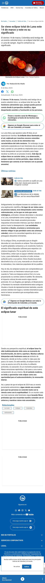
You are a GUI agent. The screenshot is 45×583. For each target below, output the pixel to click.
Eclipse (18, 408)
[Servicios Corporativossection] (42, 540)
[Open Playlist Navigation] (42, 579)
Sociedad (12, 21)
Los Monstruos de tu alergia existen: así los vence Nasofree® (27, 195)
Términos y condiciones (12, 554)
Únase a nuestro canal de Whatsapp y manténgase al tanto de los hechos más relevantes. (23, 118)
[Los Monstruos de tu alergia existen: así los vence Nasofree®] (7, 194)
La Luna (6, 408)
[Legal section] (42, 546)
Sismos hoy (19, 8)
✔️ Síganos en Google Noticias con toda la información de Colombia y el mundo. (24, 302)
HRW (12, 8)
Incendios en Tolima (31, 8)
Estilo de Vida (22, 21)
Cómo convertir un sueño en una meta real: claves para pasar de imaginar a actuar (28, 183)
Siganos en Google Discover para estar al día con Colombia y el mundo (24, 126)
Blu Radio (4, 21)
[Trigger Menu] (3, 3)
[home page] (22, 498)
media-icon (22, 579)
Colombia (29, 408)
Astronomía (8, 412)
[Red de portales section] (42, 535)
